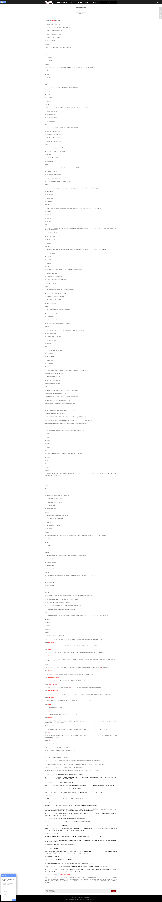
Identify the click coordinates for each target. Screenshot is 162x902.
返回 (114, 891)
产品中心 (65, 2)
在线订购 (81, 13)
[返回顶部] (160, 18)
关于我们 (94, 2)
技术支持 (87, 2)
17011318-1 (93, 899)
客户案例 (72, 2)
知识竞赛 (53, 20)
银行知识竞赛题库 (52, 890)
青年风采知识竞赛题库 (52, 891)
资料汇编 (80, 2)
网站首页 (58, 2)
